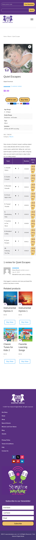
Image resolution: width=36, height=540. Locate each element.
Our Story (4, 412)
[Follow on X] (18, 457)
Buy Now (24, 100)
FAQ (3, 447)
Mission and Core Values (9, 426)
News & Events (6, 423)
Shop (3, 419)
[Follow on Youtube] (14, 461)
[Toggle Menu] (31, 19)
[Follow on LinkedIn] (22, 461)
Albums (9, 36)
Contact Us (5, 451)
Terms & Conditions (8, 443)
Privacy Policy (6, 440)
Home (5, 36)
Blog (3, 430)
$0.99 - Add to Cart (33, 169)
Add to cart (11, 100)
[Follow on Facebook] (14, 457)
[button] (29, 46)
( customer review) (16, 86)
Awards (4, 434)
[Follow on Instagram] (22, 457)
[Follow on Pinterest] (18, 461)
